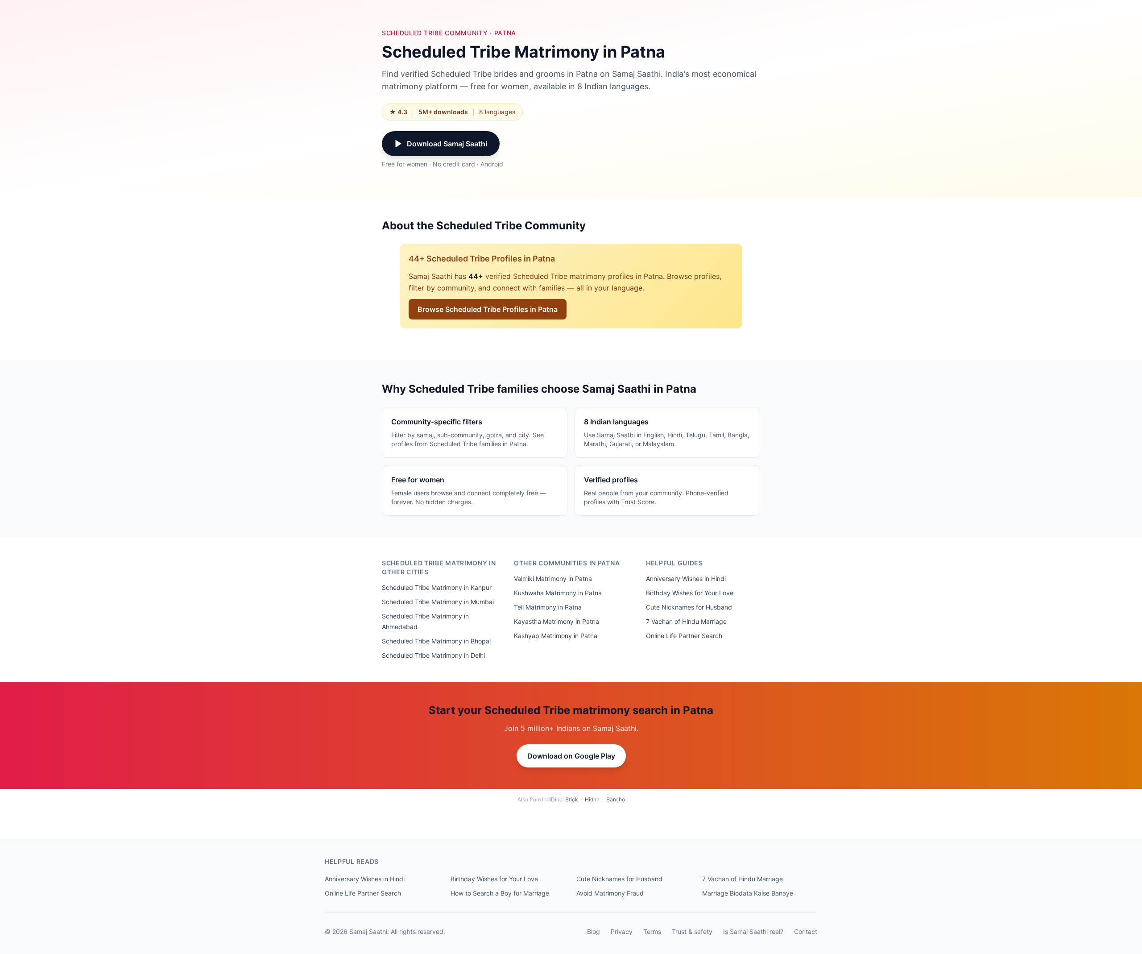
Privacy (622, 931)
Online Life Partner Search (684, 635)
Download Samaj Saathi (447, 143)
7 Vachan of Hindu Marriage (686, 621)
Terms (652, 931)
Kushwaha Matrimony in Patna (558, 593)
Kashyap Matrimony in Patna (555, 635)
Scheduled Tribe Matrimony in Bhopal (436, 641)
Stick (571, 799)
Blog (593, 931)
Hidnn (592, 799)
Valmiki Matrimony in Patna (553, 578)
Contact (805, 931)
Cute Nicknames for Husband (689, 607)
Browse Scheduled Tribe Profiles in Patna (488, 309)
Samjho (615, 799)
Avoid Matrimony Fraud (610, 893)
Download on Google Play (571, 755)
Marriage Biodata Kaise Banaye (747, 893)
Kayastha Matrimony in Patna (556, 621)
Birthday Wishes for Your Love (689, 593)
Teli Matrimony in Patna (548, 607)
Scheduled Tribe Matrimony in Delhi (433, 655)
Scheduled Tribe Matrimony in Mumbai (438, 602)
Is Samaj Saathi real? (753, 931)
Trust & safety (692, 931)
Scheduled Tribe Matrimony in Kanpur (437, 587)
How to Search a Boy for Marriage (500, 893)
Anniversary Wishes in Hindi (686, 578)
